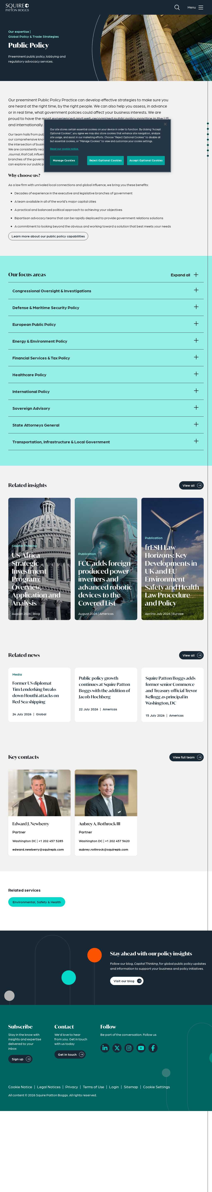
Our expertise (18, 31)
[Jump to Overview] (208, 123)
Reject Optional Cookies (105, 160)
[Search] (177, 7)
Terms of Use (93, 1086)
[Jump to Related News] (208, 140)
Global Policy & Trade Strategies (33, 36)
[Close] (165, 124)
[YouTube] (141, 1048)
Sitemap (131, 1086)
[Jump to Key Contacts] (208, 145)
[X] (117, 1048)
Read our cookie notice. (64, 148)
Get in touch (67, 1054)
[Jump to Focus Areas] (208, 129)
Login (114, 1086)
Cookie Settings (156, 1086)
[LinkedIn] (105, 1048)
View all (189, 485)
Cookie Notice (20, 1086)
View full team (184, 757)
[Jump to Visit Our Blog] (208, 156)
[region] (107, 145)
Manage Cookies (64, 160)
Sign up (17, 1059)
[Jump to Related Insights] (208, 134)
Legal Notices (48, 1086)
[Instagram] (129, 1048)
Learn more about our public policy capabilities (48, 236)
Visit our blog (124, 981)
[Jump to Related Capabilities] (208, 150)
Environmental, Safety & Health (37, 902)
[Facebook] (153, 1048)
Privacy (71, 1086)
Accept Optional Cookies (146, 160)
